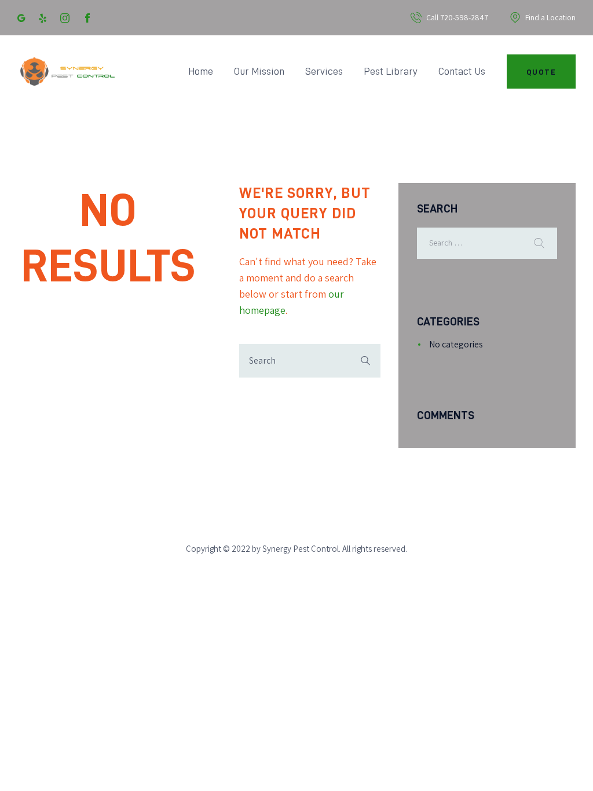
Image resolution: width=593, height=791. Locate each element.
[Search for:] (487, 242)
